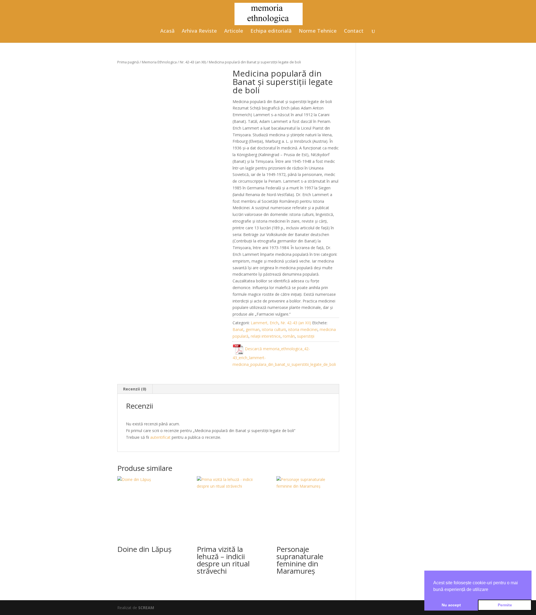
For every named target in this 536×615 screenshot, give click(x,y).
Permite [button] (505, 605)
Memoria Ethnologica (159, 62)
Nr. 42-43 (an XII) (193, 62)
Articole (233, 31)
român (289, 336)
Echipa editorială (270, 31)
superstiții (305, 336)
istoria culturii (274, 329)
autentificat (160, 437)
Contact (353, 31)
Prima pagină (128, 62)
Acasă (167, 31)
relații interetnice (266, 336)
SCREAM (146, 607)
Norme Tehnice (318, 31)
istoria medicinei (302, 329)
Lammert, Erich (264, 322)
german (253, 329)
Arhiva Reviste (199, 31)
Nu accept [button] (451, 605)
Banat (238, 329)
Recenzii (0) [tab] (134, 389)
